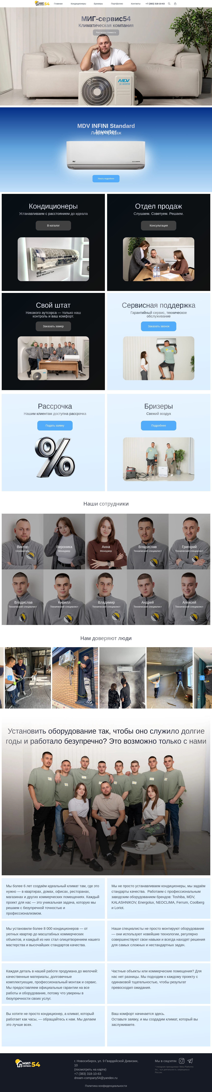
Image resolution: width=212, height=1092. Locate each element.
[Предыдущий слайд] (9, 677)
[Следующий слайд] (202, 677)
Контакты (135, 3)
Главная (58, 3)
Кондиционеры (78, 3)
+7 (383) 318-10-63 (155, 3)
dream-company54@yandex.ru (95, 1078)
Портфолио (117, 3)
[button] (106, 32)
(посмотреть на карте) (90, 1069)
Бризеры (98, 3)
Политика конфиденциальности (106, 1085)
